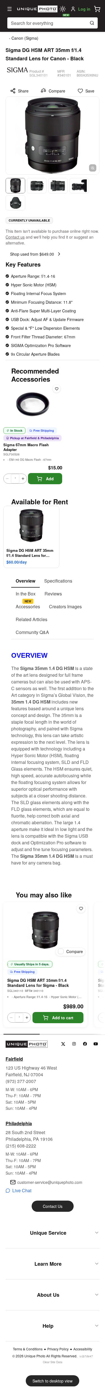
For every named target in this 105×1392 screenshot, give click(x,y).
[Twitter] (63, 1044)
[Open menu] (9, 9)
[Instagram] (74, 1044)
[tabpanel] (52, 752)
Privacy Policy (58, 1349)
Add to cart (62, 1017)
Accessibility (82, 1349)
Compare (57, 91)
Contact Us (52, 1206)
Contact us (15, 237)
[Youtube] (95, 1044)
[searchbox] (52, 22)
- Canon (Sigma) (23, 38)
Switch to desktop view (52, 1381)
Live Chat (21, 1190)
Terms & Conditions (28, 1349)
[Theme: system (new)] (63, 9)
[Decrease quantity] (7, 478)
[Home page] (37, 9)
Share (23, 91)
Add (50, 478)
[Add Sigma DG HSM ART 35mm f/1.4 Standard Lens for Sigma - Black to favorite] (81, 908)
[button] (97, 9)
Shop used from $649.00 (32, 254)
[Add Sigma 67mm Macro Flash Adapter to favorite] (56, 389)
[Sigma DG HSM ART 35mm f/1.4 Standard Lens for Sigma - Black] (45, 930)
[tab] (25, 581)
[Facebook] (84, 1044)
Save (89, 91)
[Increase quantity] (23, 478)
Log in (84, 9)
